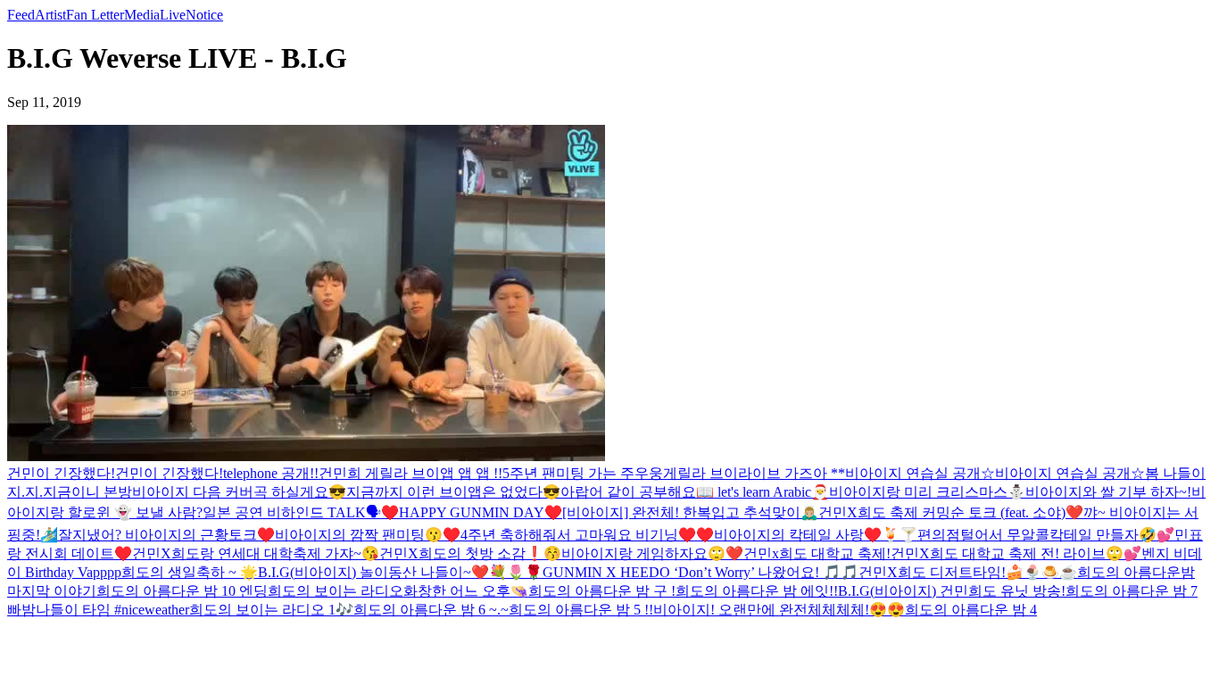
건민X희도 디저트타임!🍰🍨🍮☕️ (967, 572)
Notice (204, 14)
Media (142, 14)
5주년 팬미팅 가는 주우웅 (582, 473)
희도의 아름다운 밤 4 (971, 609)
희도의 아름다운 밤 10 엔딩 (182, 590)
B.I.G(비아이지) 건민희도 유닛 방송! (952, 590)
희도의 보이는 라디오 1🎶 (271, 609)
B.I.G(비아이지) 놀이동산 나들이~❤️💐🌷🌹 (400, 572)
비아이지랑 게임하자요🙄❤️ (652, 553)
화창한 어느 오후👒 (465, 590)
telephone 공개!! (271, 473)
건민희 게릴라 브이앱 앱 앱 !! (410, 473)
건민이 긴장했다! (61, 473)
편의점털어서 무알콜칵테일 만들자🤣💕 (1045, 534)
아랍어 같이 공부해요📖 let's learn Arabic (685, 491)
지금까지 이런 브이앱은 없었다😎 (453, 491)
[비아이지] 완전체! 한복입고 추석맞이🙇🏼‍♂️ (690, 512)
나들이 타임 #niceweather (112, 609)
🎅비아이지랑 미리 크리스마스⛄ (918, 491)
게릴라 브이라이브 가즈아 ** (754, 473)
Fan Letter (95, 14)
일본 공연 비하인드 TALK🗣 (292, 512)
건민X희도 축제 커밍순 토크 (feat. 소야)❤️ (950, 512)
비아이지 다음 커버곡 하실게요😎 (239, 491)
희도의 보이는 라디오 (335, 590)
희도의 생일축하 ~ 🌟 (189, 572)
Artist (50, 14)
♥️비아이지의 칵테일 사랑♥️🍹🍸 (806, 534)
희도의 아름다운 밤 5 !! (581, 609)
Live (173, 14)
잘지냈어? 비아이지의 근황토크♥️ (166, 534)
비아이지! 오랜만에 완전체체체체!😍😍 (779, 609)
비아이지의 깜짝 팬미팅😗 (359, 534)
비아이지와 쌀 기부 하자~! (1108, 491)
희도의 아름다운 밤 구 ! (602, 590)
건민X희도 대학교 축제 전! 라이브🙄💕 (1016, 553)
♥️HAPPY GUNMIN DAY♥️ (471, 512)
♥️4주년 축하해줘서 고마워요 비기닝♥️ (569, 534)
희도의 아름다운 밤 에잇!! (757, 590)
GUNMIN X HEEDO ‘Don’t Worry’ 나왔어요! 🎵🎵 (700, 572)
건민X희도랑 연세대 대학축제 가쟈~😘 (255, 553)
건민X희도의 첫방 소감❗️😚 (470, 553)
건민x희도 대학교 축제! (817, 553)
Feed (21, 14)
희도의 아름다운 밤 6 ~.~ (431, 609)
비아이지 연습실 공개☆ (920, 473)
